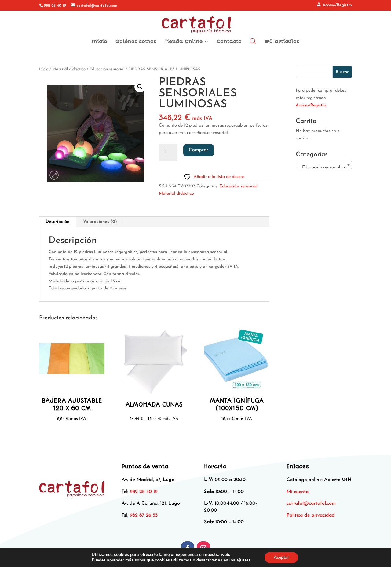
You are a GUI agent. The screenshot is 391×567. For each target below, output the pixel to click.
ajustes (243, 560)
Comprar (198, 150)
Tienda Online (184, 41)
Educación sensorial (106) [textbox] (325, 167)
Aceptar (281, 557)
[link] (311, 503)
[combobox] (324, 165)
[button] (139, 86)
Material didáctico (69, 69)
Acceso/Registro (311, 105)
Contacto (229, 41)
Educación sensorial (107, 69)
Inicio (99, 41)
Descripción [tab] (57, 221)
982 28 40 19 (55, 6)
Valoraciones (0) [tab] (100, 221)
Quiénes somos (135, 41)
